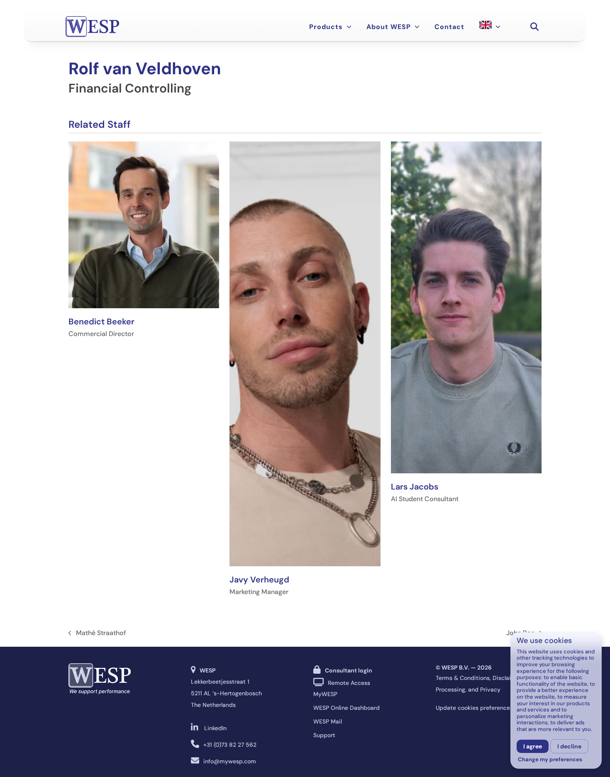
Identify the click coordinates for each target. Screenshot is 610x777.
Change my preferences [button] (550, 759)
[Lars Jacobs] (466, 306)
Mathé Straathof (97, 633)
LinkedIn (215, 728)
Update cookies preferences (474, 707)
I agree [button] (532, 746)
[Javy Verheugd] (304, 353)
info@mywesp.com (229, 761)
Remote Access (349, 683)
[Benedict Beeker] (143, 224)
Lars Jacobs (414, 486)
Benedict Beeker (101, 321)
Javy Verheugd (259, 579)
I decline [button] (569, 746)
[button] (534, 26)
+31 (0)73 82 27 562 (229, 744)
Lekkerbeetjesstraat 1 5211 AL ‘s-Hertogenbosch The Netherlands (226, 693)
